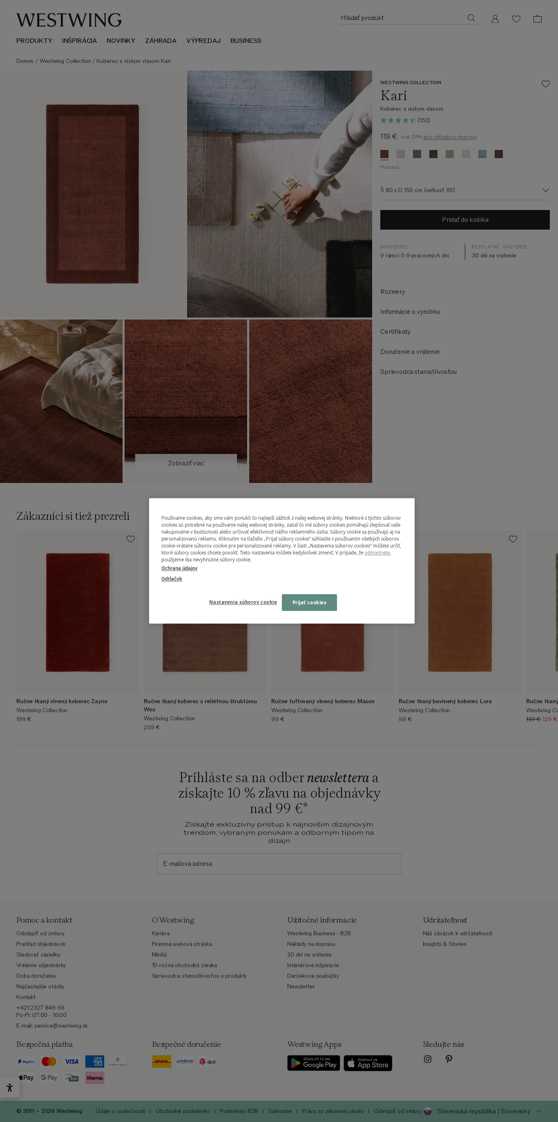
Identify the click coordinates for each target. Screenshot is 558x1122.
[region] (282, 561)
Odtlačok (171, 579)
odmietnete (377, 553)
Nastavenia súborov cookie (243, 602)
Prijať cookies (309, 602)
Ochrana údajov (179, 568)
